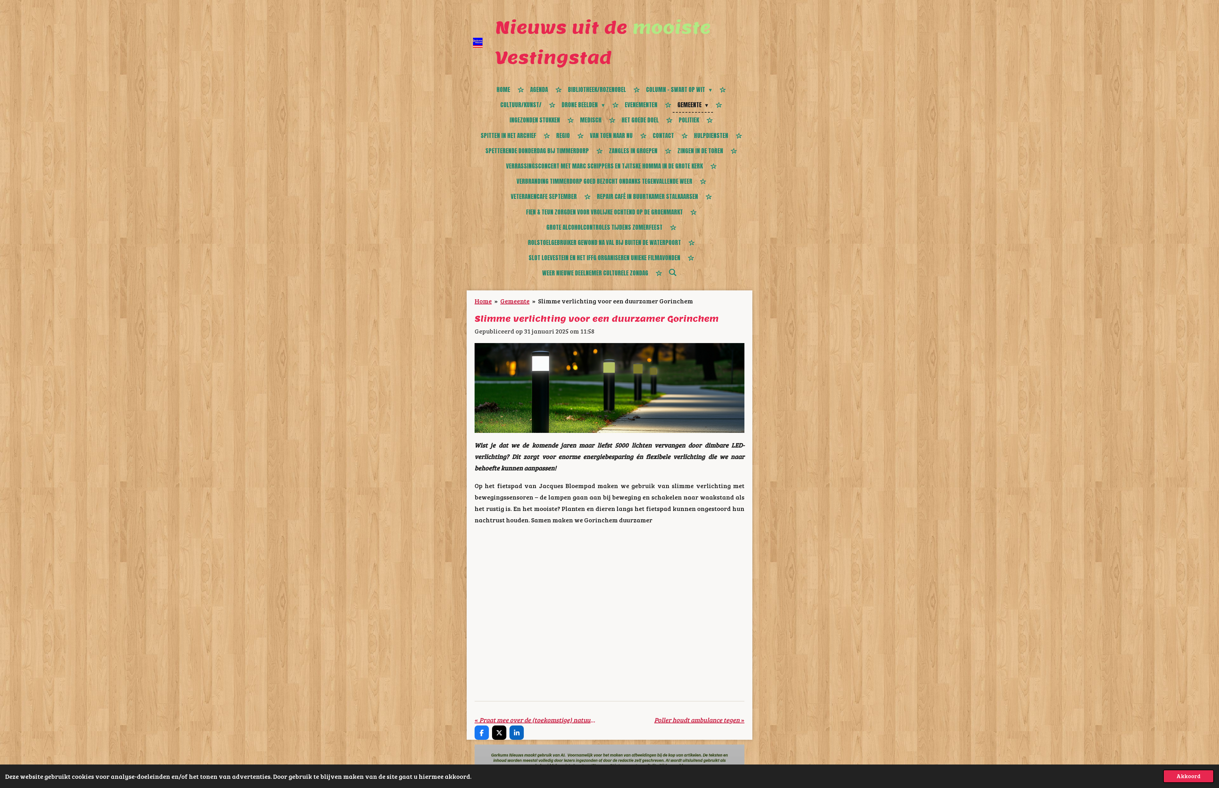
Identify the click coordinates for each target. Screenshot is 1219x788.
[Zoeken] (672, 272)
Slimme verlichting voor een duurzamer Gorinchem (615, 300)
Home (483, 300)
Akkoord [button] (1188, 776)
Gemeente (515, 300)
